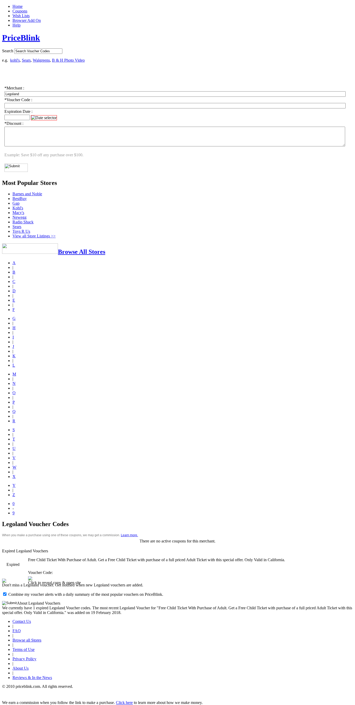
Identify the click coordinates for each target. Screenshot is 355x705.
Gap (15, 203)
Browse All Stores (81, 251)
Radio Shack (23, 222)
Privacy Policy (24, 659)
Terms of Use (23, 649)
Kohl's (17, 208)
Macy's (18, 212)
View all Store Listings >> (34, 236)
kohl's (15, 60)
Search (7, 51)
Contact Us (21, 621)
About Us (20, 668)
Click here (124, 702)
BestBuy (19, 198)
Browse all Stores (26, 640)
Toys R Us (21, 231)
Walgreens (41, 60)
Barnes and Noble (27, 194)
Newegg (19, 217)
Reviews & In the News (32, 677)
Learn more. (129, 535)
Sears (26, 60)
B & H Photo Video (68, 60)
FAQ (16, 631)
